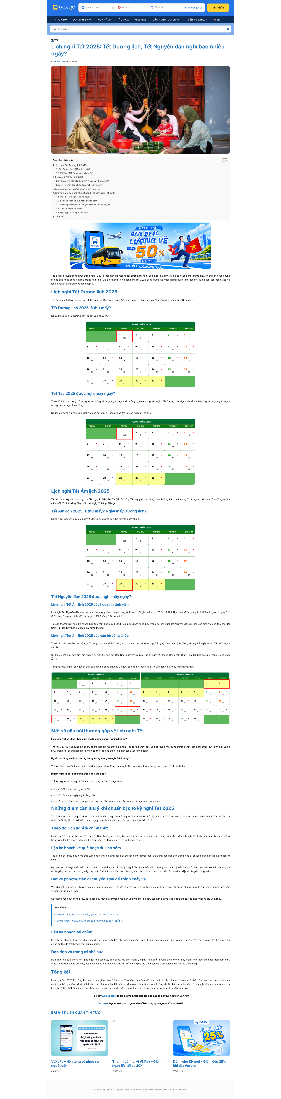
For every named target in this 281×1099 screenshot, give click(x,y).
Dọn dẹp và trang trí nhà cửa (74, 212)
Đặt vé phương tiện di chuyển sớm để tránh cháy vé (85, 205)
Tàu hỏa (123, 19)
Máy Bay (141, 19)
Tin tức (54, 40)
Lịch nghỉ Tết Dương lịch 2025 (70, 165)
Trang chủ (59, 19)
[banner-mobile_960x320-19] (140, 245)
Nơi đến (126, 7)
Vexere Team (59, 61)
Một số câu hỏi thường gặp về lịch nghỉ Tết (78, 189)
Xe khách (104, 19)
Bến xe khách (198, 19)
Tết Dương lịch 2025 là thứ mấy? (74, 169)
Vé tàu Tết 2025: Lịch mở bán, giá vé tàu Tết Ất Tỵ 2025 (87, 914)
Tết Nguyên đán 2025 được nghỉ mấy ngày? (81, 185)
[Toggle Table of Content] (223, 160)
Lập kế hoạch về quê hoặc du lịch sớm (78, 201)
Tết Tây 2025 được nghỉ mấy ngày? (76, 173)
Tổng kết (59, 216)
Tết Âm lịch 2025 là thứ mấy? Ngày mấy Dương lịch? (84, 181)
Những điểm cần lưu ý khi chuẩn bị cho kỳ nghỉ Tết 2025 (85, 193)
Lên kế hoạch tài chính (71, 208)
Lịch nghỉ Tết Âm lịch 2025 (69, 177)
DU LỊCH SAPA (82, 19)
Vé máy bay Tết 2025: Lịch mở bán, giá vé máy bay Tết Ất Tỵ (90, 920)
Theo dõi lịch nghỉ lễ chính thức (74, 197)
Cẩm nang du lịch (166, 19)
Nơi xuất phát (93, 7)
